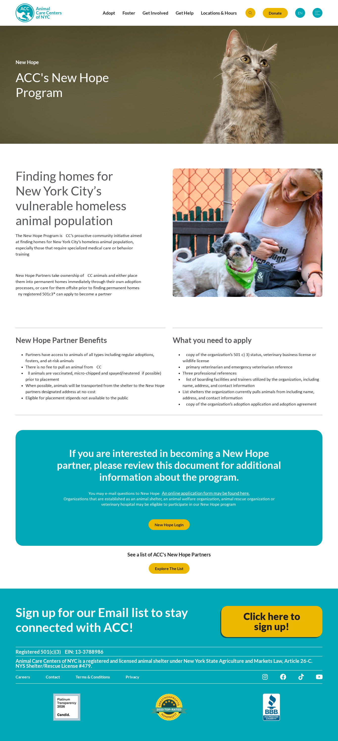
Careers (23, 676)
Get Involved (155, 13)
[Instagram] (265, 677)
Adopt (109, 13)
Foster (128, 13)
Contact (53, 676)
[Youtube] (319, 677)
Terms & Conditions (93, 676)
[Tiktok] (301, 677)
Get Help (184, 13)
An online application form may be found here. (206, 493)
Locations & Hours (219, 13)
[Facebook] (283, 677)
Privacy (132, 676)
